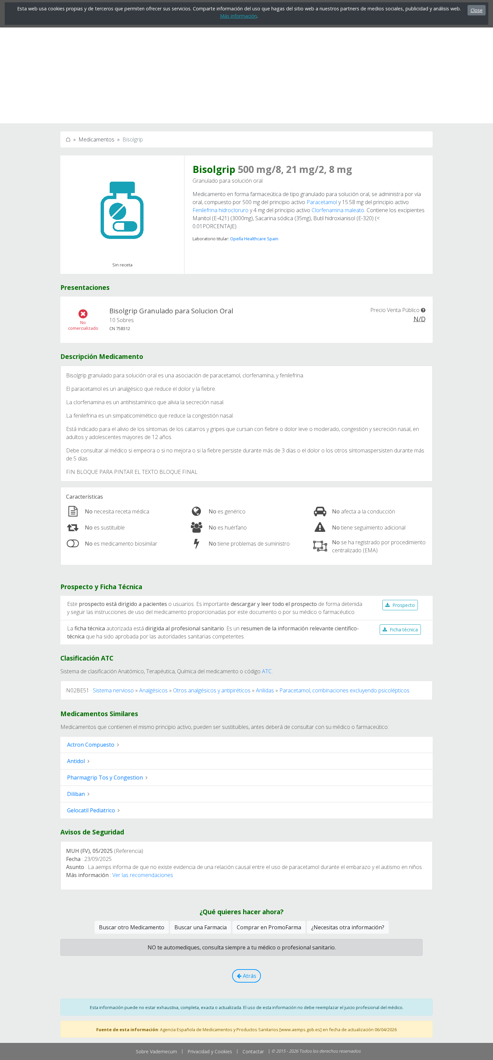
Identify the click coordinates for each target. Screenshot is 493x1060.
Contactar (253, 1051)
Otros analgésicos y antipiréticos (212, 690)
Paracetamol (322, 202)
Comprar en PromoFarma (269, 927)
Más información (238, 16)
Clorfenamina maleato (338, 210)
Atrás (248, 976)
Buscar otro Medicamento (131, 927)
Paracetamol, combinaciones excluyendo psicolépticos (344, 690)
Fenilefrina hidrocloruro (221, 210)
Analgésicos (153, 690)
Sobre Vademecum (156, 1051)
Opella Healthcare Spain (254, 239)
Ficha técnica (404, 629)
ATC (267, 671)
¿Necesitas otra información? (347, 927)
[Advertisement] (246, 76)
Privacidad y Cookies (209, 1051)
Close (477, 10)
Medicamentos (96, 139)
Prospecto (403, 605)
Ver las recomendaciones (142, 875)
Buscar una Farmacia (200, 927)
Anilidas (265, 690)
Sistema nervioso (113, 690)
